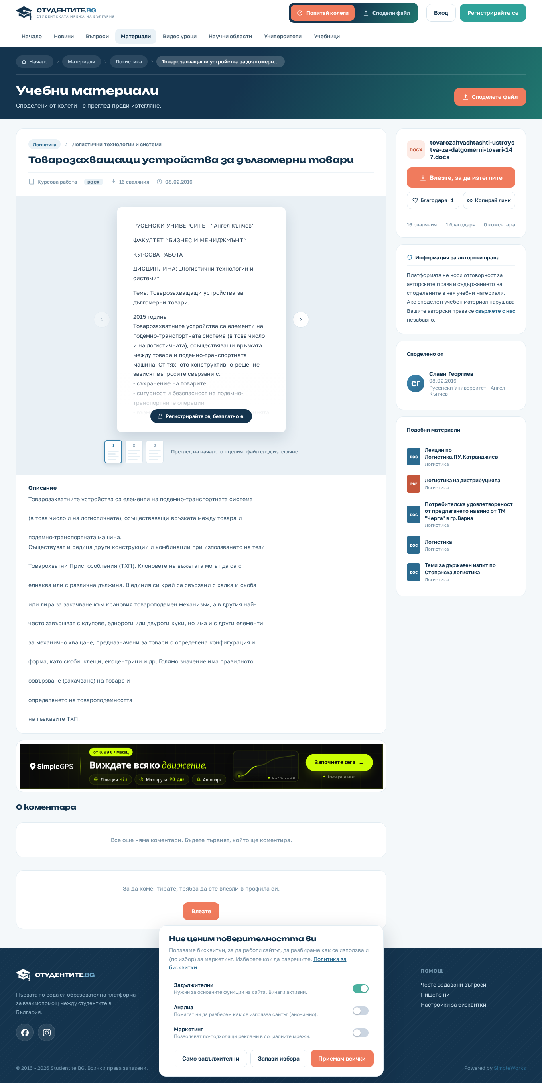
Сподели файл (391, 13)
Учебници (327, 36)
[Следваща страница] (301, 320)
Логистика (129, 62)
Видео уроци (180, 36)
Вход (441, 12)
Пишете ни (435, 994)
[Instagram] (46, 1032)
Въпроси (97, 36)
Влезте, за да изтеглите (466, 177)
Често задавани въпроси (453, 984)
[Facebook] (25, 1032)
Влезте (201, 911)
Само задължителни (211, 1058)
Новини (64, 36)
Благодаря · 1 (436, 200)
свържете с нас (495, 311)
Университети (283, 36)
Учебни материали (87, 91)
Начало (32, 36)
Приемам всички (342, 1058)
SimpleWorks (510, 1068)
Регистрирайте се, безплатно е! (205, 416)
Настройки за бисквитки (453, 1004)
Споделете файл (495, 96)
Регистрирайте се (492, 12)
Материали (136, 36)
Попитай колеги (327, 13)
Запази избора (279, 1058)
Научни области (230, 36)
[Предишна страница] (102, 320)
